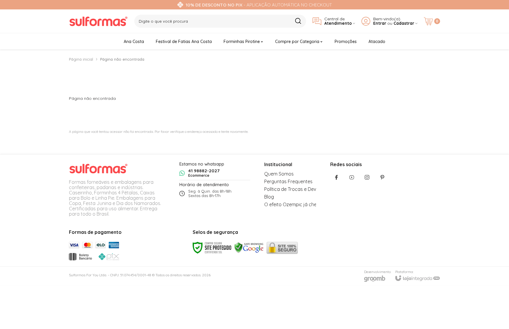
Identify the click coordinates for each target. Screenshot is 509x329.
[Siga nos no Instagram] (367, 177)
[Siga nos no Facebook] (336, 177)
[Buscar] (298, 21)
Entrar (379, 23)
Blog (269, 197)
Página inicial (81, 59)
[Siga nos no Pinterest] (382, 177)
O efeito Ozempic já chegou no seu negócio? (313, 204)
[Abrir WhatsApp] (494, 314)
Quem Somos (279, 174)
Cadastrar (404, 23)
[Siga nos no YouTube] (352, 177)
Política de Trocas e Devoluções (298, 189)
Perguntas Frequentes (288, 181)
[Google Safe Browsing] (249, 247)
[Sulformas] (98, 21)
